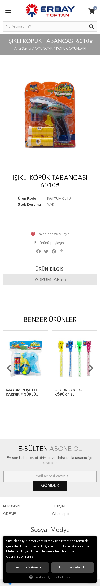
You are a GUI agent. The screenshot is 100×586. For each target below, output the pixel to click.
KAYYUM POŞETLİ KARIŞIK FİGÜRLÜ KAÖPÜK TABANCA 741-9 (23, 392)
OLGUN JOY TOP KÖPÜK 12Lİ (69, 392)
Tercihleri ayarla (28, 567)
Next (91, 368)
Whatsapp (60, 514)
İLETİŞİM (58, 506)
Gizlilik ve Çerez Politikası (52, 577)
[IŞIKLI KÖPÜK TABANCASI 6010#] (50, 115)
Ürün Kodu (27, 198)
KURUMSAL (12, 506)
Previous (9, 368)
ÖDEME (9, 514)
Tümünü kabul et (72, 567)
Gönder (50, 486)
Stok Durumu (29, 204)
